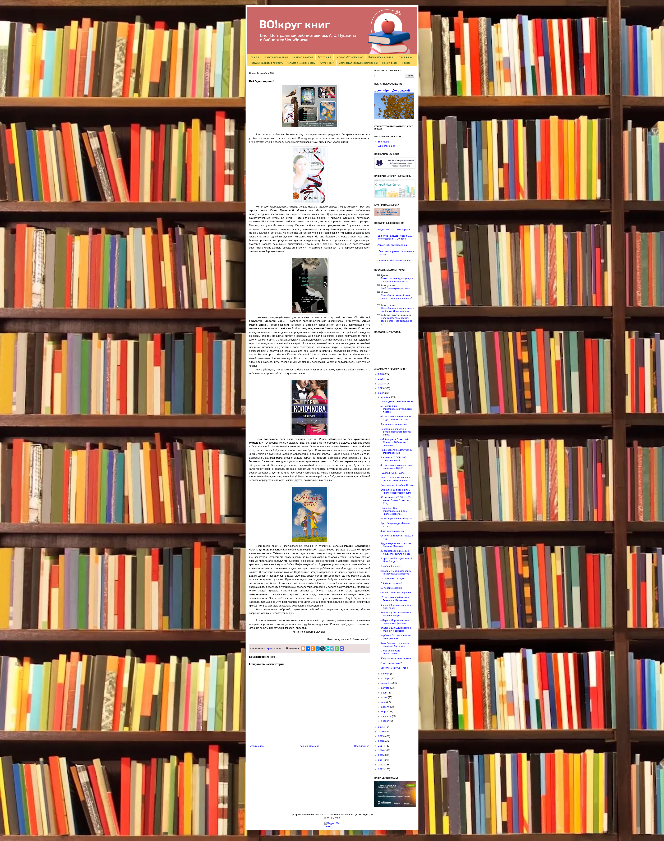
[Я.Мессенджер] (327, 648)
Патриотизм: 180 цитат (393, 578)
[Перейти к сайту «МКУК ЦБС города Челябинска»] (394, 167)
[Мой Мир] (318, 648)
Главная (254, 57)
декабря (386, 397)
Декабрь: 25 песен (390, 566)
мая (383, 702)
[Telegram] (332, 648)
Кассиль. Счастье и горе (394, 667)
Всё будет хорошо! (391, 583)
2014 (381, 760)
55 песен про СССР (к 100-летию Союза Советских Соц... (395, 500)
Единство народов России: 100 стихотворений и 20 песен (394, 237)
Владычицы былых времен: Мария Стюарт (396, 614)
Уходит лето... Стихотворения (394, 229)
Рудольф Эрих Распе (392, 472)
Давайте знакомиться (276, 57)
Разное (406, 62)
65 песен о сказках (391, 587)
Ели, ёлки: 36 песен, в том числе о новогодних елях (395, 491)
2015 (381, 755)
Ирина (270, 648)
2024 (381, 383)
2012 (381, 769)
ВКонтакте (383, 141)
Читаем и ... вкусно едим (301, 62)
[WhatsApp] (337, 648)
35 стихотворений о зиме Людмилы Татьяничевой (395, 552)
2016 (381, 750)
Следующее (257, 746)
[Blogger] (303, 648)
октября (386, 678)
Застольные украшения (393, 424)
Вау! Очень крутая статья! (395, 288)
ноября (385, 673)
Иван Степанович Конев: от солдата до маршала (396, 479)
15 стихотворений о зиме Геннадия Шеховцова (394, 599)
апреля (385, 706)
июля (384, 692)
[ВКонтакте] (308, 648)
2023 (381, 388)
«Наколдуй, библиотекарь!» (396, 518)
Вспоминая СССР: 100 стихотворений (393, 459)
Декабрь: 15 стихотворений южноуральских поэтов (395, 572)
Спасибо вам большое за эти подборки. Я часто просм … (397, 309)
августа (385, 687)
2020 (381, 731)
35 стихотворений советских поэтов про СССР (396, 466)
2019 (381, 736)
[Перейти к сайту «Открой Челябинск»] (394, 196)
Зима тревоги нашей (392, 531)
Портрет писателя (302, 57)
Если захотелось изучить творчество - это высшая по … (396, 320)
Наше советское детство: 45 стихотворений (396, 451)
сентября (386, 683)
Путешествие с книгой (380, 57)
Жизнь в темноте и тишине (395, 658)
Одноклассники (386, 145)
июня (384, 697)
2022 (381, 393)
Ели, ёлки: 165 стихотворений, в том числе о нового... (393, 511)
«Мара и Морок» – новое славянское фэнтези (394, 621)
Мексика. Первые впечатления (390, 652)
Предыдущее (361, 746)
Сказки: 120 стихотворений (395, 592)
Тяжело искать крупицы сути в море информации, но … (397, 280)
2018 (381, 741)
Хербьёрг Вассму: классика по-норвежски (395, 637)
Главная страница (309, 746)
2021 (381, 726)
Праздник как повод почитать (266, 62)
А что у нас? (327, 62)
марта (385, 711)
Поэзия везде (390, 62)
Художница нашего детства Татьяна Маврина (395, 545)
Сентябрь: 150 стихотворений (394, 260)
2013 (381, 764)
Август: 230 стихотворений (392, 244)
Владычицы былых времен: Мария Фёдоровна (396, 629)
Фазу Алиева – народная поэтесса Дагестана (394, 644)
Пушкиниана (405, 57)
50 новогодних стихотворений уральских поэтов (396, 409)
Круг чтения (324, 57)
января (385, 720)
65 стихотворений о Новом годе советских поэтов (395, 418)
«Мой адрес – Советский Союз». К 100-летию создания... (394, 442)
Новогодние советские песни (396, 401)
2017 (381, 745)
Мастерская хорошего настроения (358, 62)
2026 (381, 374)
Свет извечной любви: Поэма (397, 485)
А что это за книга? (391, 663)
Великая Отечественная (349, 57)
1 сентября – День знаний (392, 90)
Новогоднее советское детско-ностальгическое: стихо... (395, 432)
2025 (381, 378)
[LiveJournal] (322, 648)
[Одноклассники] (313, 648)
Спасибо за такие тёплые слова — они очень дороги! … (396, 298)
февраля (386, 716)
